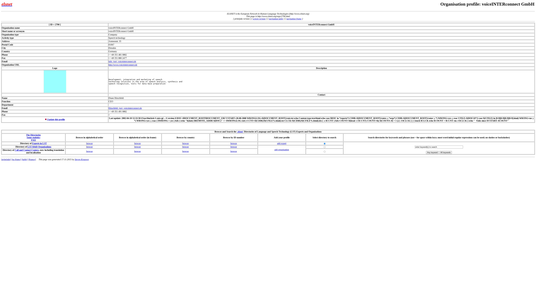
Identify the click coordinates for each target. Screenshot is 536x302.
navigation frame (294, 19)
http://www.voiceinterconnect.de (123, 65)
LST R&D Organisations (39, 147)
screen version (259, 19)
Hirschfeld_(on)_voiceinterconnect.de (125, 108)
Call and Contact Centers (27, 150)
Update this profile (56, 119)
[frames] (32, 159)
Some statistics (33, 137)
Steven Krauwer (82, 159)
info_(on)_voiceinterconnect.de (122, 61)
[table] (25, 159)
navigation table (276, 19)
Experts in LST (39, 143)
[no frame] (16, 159)
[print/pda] (6, 159)
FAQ (33, 140)
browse (89, 143)
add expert (281, 143)
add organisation (281, 149)
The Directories (33, 135)
